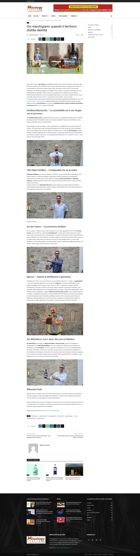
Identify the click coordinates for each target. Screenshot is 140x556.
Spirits (32, 20)
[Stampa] (58, 39)
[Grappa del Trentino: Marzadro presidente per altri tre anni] (31, 504)
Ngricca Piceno (41, 418)
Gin (35, 20)
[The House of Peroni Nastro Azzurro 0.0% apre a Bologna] (61, 512)
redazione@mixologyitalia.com (64, 548)
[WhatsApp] (47, 39)
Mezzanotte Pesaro (31, 418)
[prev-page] (28, 484)
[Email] (55, 39)
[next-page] (30, 484)
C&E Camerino (34, 416)
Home (28, 20)
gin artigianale (52, 416)
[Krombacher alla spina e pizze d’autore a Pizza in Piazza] (61, 504)
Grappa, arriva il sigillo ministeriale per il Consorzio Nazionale (43, 521)
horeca (76, 416)
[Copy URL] (62, 39)
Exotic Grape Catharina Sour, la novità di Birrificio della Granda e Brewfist (74, 519)
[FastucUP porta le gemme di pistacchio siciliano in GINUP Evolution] (35, 469)
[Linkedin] (51, 39)
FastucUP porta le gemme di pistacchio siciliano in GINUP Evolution (33, 479)
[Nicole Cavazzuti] (28, 35)
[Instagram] (92, 540)
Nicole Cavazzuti (34, 34)
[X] (43, 39)
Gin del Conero (60, 416)
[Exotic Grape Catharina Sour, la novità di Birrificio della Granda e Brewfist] (61, 519)
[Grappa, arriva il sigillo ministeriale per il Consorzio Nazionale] (31, 522)
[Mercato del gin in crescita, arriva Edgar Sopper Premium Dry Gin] (74, 469)
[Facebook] (40, 39)
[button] (111, 16)
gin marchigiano (69, 416)
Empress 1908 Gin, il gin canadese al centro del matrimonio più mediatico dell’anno (54, 479)
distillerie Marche (43, 416)
